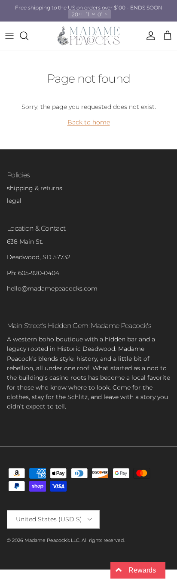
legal (14, 200)
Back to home (88, 122)
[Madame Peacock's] (88, 36)
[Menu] (9, 35)
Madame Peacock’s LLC (51, 540)
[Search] (28, 35)
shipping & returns (34, 188)
